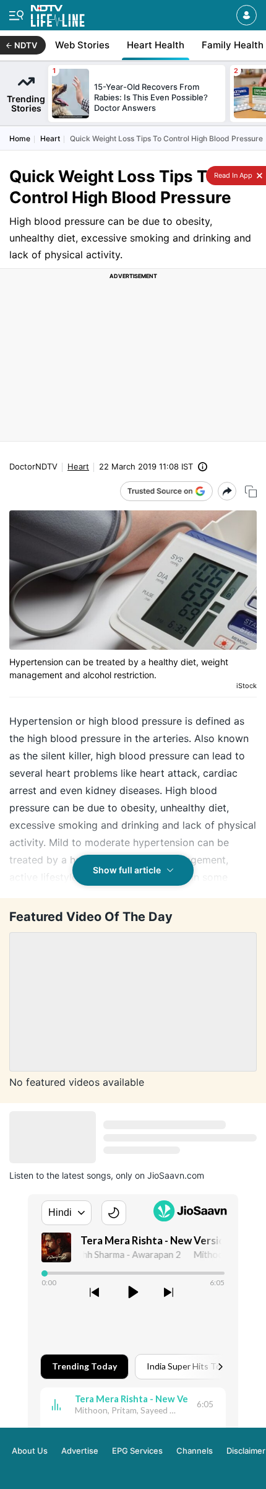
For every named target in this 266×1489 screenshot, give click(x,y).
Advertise (79, 1451)
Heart (50, 138)
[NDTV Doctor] (58, 13)
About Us (30, 1451)
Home (19, 138)
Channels (194, 1451)
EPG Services (137, 1451)
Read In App (232, 175)
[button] (246, 15)
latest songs (86, 1175)
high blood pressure (135, 721)
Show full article (127, 870)
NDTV (25, 45)
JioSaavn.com (175, 1175)
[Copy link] (251, 491)
